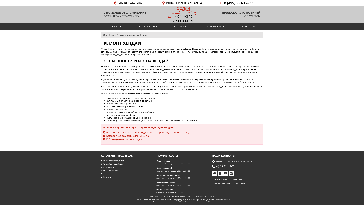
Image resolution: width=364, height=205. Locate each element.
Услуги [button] (179, 26)
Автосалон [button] (146, 26)
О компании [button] (213, 26)
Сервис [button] (114, 26)
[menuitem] (115, 26)
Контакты (248, 26)
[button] (128, 3)
